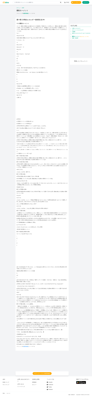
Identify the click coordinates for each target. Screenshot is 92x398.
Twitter (50, 387)
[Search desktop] (60, 2)
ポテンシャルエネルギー (78, 30)
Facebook (50, 384)
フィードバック (21, 386)
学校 (4, 393)
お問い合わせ (20, 384)
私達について (6, 382)
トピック (8, 393)
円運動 (73, 31)
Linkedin (50, 382)
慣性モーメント (80, 36)
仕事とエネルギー (76, 28)
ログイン (86, 2)
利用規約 (34, 382)
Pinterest (50, 389)
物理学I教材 (26, 13)
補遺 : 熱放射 (75, 38)
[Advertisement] (7, 26)
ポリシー (34, 384)
